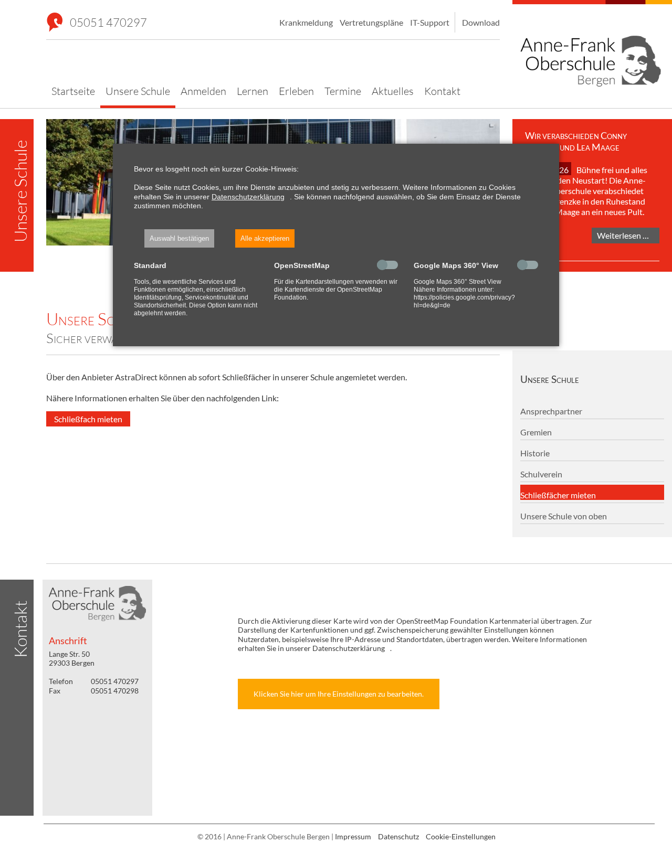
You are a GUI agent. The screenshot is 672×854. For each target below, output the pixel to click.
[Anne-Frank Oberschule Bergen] (592, 45)
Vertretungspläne (371, 22)
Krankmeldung (306, 22)
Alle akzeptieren (264, 238)
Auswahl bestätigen (179, 238)
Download (481, 22)
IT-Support (429, 22)
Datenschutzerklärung (248, 197)
